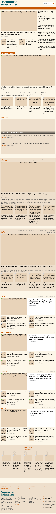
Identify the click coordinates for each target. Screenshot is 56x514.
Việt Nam (11, 7)
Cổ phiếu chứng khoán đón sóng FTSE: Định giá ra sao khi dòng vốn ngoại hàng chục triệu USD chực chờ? (46, 19)
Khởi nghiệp (52, 230)
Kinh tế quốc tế (41, 296)
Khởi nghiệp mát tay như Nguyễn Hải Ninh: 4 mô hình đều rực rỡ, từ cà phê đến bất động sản (49, 285)
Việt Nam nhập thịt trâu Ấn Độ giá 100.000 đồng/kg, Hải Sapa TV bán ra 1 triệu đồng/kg (48, 217)
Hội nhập (32, 160)
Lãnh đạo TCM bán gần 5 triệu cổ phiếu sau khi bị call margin (21, 284)
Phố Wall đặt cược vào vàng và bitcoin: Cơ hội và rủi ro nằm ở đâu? (16, 317)
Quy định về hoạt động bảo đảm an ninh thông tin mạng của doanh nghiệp (34, 109)
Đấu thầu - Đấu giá (51, 407)
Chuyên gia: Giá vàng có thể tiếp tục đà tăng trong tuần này (20, 108)
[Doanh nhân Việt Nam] (7, 493)
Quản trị (47, 230)
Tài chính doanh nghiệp (50, 332)
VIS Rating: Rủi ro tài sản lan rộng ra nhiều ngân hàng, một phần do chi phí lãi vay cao (45, 393)
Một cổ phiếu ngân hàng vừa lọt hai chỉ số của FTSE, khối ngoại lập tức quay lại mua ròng (45, 401)
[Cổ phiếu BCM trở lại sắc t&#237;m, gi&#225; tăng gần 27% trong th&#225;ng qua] (31, 431)
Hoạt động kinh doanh (32, 332)
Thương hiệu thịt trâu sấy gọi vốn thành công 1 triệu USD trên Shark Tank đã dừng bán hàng (46, 33)
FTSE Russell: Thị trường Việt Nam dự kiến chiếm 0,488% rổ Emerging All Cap (46, 47)
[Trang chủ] (2, 8)
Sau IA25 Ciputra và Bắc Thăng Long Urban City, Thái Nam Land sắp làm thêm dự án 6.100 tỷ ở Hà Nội (12, 43)
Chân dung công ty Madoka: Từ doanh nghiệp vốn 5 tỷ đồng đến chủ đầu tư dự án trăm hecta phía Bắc (17, 354)
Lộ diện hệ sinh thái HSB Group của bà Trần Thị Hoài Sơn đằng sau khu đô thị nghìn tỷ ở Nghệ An (27, 466)
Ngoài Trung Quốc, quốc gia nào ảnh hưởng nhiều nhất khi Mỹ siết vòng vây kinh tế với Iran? (46, 26)
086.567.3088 (47, 498)
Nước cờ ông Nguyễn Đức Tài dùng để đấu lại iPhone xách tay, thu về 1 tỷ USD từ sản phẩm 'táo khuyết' (46, 40)
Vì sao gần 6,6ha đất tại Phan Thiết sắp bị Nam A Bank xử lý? (45, 12)
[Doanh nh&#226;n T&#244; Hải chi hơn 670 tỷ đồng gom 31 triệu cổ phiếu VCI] (22, 42)
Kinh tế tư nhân (21, 230)
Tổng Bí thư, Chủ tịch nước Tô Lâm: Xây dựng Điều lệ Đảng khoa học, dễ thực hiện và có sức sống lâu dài (27, 135)
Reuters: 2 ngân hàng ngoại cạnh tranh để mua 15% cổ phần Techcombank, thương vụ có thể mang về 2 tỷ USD (41, 376)
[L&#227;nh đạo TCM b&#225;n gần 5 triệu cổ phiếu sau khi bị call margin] (21, 277)
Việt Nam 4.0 (46, 160)
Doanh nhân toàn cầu (50, 296)
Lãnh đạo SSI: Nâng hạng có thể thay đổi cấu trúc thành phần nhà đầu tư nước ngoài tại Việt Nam (49, 110)
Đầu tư (32, 7)
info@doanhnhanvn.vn (49, 500)
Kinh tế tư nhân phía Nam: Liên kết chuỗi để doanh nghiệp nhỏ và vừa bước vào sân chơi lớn (35, 285)
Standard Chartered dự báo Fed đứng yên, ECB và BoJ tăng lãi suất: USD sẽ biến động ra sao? (16, 325)
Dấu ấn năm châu (51, 232)
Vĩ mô (18, 160)
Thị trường (53, 160)
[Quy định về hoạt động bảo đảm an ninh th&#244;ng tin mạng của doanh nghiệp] (35, 101)
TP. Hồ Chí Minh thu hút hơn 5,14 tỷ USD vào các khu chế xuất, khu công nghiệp (7, 217)
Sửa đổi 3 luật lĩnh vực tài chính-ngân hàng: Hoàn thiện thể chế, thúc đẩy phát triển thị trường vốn (25, 143)
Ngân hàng (52, 371)
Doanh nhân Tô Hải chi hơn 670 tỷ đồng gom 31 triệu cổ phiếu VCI (31, 42)
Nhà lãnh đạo (41, 230)
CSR (43, 332)
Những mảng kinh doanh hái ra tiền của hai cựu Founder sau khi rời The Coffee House (27, 266)
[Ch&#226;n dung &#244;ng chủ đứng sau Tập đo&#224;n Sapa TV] (6, 458)
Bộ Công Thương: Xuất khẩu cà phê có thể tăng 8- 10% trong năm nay (6, 108)
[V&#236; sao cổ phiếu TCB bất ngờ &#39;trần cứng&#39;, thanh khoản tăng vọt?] (14, 418)
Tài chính (29, 7)
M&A (40, 332)
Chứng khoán (36, 407)
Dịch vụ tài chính (41, 371)
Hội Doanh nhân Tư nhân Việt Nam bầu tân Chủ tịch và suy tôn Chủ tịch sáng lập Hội (7, 285)
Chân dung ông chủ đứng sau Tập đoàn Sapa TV (6, 463)
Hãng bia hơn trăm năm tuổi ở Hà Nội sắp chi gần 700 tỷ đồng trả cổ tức (44, 361)
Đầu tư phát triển (25, 160)
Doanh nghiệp (25, 7)
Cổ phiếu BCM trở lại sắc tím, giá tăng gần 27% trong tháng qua (44, 429)
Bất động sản (43, 407)
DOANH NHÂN (16, 7)
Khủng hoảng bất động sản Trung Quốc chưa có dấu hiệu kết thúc (44, 324)
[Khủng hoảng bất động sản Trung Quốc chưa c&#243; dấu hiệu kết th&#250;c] (31, 325)
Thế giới (20, 7)
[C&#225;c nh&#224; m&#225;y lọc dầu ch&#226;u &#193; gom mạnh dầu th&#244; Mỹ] (31, 319)
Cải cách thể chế (39, 160)
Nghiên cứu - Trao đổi (6, 7)
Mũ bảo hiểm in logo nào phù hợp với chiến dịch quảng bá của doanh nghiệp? (17, 465)
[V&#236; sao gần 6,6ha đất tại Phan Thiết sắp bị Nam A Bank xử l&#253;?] (3, 438)
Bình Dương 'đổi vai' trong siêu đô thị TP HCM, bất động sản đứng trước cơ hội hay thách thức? (17, 430)
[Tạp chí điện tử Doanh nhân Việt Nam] (9, 3)
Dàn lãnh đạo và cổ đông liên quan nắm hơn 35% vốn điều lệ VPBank (17, 392)
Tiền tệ (47, 371)
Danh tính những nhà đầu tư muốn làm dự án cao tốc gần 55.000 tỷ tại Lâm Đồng (21, 217)
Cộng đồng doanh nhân (31, 230)
